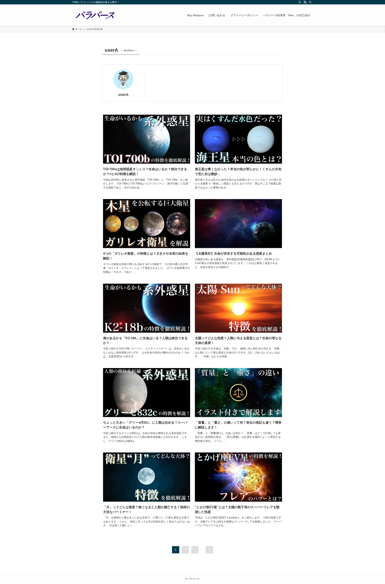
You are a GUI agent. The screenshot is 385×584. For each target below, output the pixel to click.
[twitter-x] (299, 2)
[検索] (310, 2)
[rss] (305, 2)
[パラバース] (95, 15)
